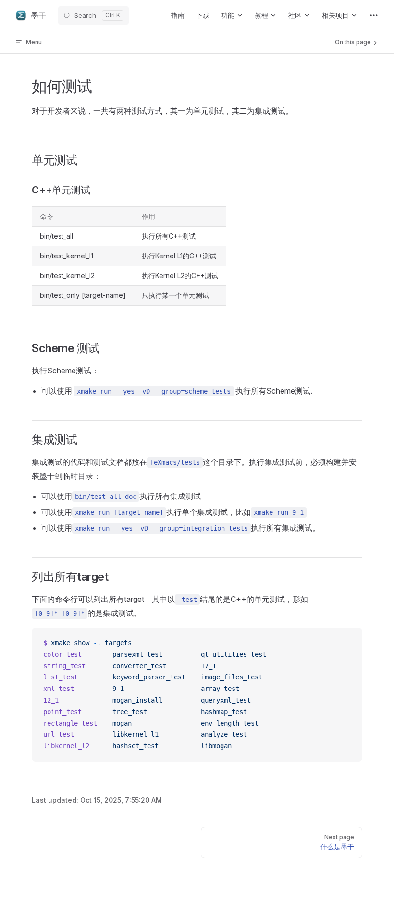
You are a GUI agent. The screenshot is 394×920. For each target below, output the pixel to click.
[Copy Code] (347, 643)
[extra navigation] (373, 15)
